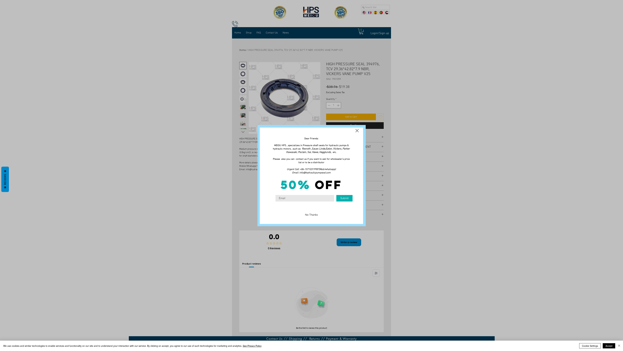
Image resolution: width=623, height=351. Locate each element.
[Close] (619, 345)
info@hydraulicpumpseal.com (315, 172)
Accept (608, 345)
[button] (357, 130)
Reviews (5, 179)
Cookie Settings (590, 345)
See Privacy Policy (252, 345)
